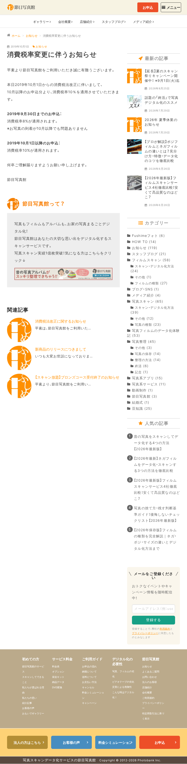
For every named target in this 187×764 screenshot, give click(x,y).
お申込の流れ (89, 666)
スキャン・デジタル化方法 (154, 266)
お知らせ (41, 46)
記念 (138, 372)
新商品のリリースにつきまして (60, 349)
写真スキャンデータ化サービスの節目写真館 (59, 760)
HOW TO (140, 242)
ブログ (113, 22)
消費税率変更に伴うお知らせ (52, 54)
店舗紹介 (147, 687)
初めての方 (30, 659)
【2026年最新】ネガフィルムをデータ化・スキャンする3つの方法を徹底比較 (155, 464)
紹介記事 (27, 702)
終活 (138, 366)
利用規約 (165, 628)
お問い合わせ (149, 676)
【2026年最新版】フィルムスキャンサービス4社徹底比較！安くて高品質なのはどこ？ (161, 187)
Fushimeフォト (145, 235)
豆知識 (137, 408)
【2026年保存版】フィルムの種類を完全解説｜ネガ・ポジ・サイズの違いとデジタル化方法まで (155, 539)
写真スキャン (143, 301)
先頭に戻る (176, 753)
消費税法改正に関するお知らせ (60, 321)
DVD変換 (57, 687)
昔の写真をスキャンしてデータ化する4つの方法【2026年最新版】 (156, 442)
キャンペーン (89, 702)
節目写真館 (141, 396)
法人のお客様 (149, 681)
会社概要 (64, 22)
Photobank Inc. (149, 760)
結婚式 (137, 402)
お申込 (148, 7)
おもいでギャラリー (33, 713)
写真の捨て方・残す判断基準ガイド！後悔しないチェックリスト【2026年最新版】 (157, 514)
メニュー (173, 7)
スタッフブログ (145, 254)
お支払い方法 (89, 681)
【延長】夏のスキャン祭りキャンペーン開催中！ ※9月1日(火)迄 (162, 76)
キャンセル (88, 687)
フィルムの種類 (147, 283)
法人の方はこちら (27, 742)
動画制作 (139, 390)
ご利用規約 (148, 697)
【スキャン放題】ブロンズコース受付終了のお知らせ (77, 377)
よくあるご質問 (150, 671)
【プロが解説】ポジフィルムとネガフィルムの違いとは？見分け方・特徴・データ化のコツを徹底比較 (161, 151)
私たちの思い (29, 697)
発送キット (58, 676)
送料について (89, 676)
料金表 (55, 666)
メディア (142, 22)
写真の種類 (143, 324)
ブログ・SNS (142, 289)
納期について (89, 671)
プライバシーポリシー (145, 633)
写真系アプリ (143, 378)
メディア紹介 (143, 295)
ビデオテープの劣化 (123, 681)
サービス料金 (62, 659)
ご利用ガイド (92, 659)
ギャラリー (41, 22)
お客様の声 (28, 708)
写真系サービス (145, 384)
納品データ (58, 681)
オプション (58, 671)
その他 (140, 277)
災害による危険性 (122, 686)
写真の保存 (143, 354)
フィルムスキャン (146, 260)
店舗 (86, 22)
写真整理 (139, 341)
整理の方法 (143, 360)
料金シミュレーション (115, 742)
